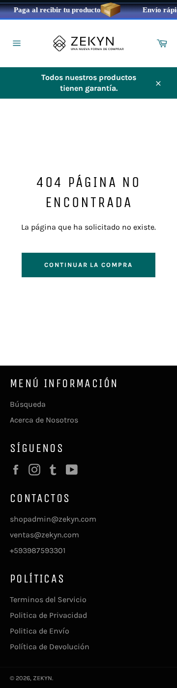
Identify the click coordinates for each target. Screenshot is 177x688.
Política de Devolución (49, 646)
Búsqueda (28, 404)
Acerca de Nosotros (44, 419)
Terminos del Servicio (48, 599)
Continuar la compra (88, 264)
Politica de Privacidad (48, 615)
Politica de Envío (39, 630)
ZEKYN (42, 678)
